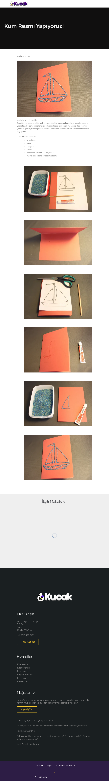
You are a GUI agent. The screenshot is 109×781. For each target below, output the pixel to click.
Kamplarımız (23, 664)
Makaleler (21, 671)
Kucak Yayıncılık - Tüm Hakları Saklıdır (58, 765)
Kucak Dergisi (23, 668)
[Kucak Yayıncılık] (56, 4)
